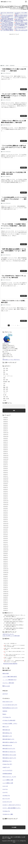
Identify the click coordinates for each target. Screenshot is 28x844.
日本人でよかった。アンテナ (9, 776)
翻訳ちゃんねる (6, 686)
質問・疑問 (5, 389)
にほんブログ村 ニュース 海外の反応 (11, 635)
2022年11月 (5, 502)
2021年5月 (5, 536)
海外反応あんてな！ (7, 761)
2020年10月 (5, 549)
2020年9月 (5, 551)
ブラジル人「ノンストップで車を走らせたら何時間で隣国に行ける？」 (21, 27)
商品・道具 (5, 370)
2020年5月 (5, 559)
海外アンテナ (6, 726)
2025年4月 (5, 447)
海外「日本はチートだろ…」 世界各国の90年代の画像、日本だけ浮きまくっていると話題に (21, 20)
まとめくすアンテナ (7, 801)
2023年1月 (5, 498)
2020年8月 (5, 553)
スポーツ (5, 392)
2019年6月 (5, 580)
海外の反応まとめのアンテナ (9, 757)
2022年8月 (5, 508)
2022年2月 (5, 519)
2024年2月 (5, 474)
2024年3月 (5, 472)
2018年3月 (5, 608)
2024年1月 (5, 476)
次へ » (18, 325)
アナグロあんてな (7, 717)
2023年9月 (5, 483)
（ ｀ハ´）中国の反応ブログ (9, 679)
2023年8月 (5, 485)
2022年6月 (5, 512)
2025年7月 (5, 442)
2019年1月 (5, 589)
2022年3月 (5, 517)
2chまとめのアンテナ (8, 701)
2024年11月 (5, 457)
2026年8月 (5, 417)
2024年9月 (5, 461)
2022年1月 (5, 521)
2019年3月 (5, 585)
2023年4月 (5, 493)
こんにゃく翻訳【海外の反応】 (10, 676)
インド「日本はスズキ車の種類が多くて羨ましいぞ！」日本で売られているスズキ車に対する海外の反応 (7, 23)
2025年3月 (5, 449)
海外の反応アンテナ (7, 736)
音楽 (4, 385)
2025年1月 (5, 453)
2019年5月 (5, 582)
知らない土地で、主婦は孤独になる (10, 643)
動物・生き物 (6, 398)
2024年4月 (5, 470)
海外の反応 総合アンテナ (8, 739)
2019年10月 (5, 572)
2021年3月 (5, 540)
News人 (4, 714)
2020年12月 (5, 546)
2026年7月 (5, 419)
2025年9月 (5, 438)
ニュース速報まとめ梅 (8, 779)
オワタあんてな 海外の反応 (9, 720)
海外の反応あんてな (7, 732)
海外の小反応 (6, 673)
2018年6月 (5, 602)
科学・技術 (5, 368)
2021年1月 (5, 544)
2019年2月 (5, 587)
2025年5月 (5, 445)
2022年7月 (5, 510)
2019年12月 (5, 568)
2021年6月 (5, 534)
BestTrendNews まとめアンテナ (10, 707)
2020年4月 (5, 561)
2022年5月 (5, 514)
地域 (4, 377)
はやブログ (5, 693)
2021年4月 (5, 538)
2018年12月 (5, 591)
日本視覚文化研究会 (7, 773)
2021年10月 (5, 527)
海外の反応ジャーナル (6, 1)
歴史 (4, 372)
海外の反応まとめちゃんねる (9, 754)
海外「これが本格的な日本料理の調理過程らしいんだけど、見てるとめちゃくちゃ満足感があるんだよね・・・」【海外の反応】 (21, 17)
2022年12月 (5, 500)
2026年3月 (5, 427)
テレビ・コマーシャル (7, 375)
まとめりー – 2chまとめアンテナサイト (12, 804)
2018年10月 (5, 595)
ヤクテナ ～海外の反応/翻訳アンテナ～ (12, 808)
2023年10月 (5, 481)
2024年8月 (5, 462)
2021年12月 (5, 523)
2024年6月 (5, 466)
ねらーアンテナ (6, 798)
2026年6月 (5, 421)
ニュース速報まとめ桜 (8, 783)
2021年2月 (5, 542)
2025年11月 (5, 434)
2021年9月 (5, 529)
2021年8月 (5, 531)
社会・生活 (5, 391)
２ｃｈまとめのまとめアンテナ (10, 704)
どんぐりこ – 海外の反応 (8, 682)
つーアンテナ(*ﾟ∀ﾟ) (7, 770)
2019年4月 (5, 583)
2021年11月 (5, 525)
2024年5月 (5, 468)
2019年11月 (5, 570)
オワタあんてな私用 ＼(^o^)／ (10, 723)
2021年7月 (5, 532)
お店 (4, 383)
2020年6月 (5, 557)
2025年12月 (5, 432)
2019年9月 (5, 574)
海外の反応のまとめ (7, 745)
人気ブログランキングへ (8, 634)
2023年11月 (5, 479)
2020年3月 (5, 563)
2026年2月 (5, 428)
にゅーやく (5, 792)
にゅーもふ (5, 789)
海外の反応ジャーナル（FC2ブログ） (11, 359)
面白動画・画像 (6, 381)
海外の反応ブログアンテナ (9, 748)
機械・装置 (5, 387)
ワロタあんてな (6, 811)
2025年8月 (5, 440)
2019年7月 (5, 578)
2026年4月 (5, 425)
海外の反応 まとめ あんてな (9, 751)
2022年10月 (5, 504)
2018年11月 (5, 593)
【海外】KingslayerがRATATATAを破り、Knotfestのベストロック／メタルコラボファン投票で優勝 (7, 26)
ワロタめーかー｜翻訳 (8, 814)
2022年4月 (5, 515)
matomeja (5, 711)
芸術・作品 (5, 374)
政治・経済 (5, 379)
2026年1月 (5, 430)
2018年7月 (5, 600)
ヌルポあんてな (6, 795)
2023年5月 (5, 491)
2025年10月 (5, 436)
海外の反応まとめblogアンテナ (10, 742)
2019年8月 (5, 576)
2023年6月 (5, 489)
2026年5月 (5, 423)
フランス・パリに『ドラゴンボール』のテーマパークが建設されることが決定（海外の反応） (7, 16)
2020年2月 (5, 565)
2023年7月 (5, 487)
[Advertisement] (14, 49)
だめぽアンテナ (6, 767)
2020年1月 (5, 566)
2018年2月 (5, 610)
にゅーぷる (5, 786)
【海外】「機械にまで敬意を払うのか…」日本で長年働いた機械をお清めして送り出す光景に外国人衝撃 (7, 30)
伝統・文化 (5, 396)
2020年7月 (5, 555)
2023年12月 (5, 478)
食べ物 (4, 394)
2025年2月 (5, 451)
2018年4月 (5, 606)
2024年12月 (5, 455)
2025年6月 (5, 444)
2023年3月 (5, 495)
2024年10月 (5, 459)
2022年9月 (5, 506)
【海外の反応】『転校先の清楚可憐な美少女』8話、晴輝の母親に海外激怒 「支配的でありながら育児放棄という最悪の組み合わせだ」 (7, 20)
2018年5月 (5, 604)
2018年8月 (5, 599)
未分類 (4, 400)
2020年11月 (5, 548)
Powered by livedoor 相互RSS (10, 663)
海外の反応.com (6, 729)
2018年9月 (5, 597)
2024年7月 (5, 464)
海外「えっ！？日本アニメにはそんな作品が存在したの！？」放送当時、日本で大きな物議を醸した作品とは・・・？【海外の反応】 (21, 24)
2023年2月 (5, 497)
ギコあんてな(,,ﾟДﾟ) (7, 764)
